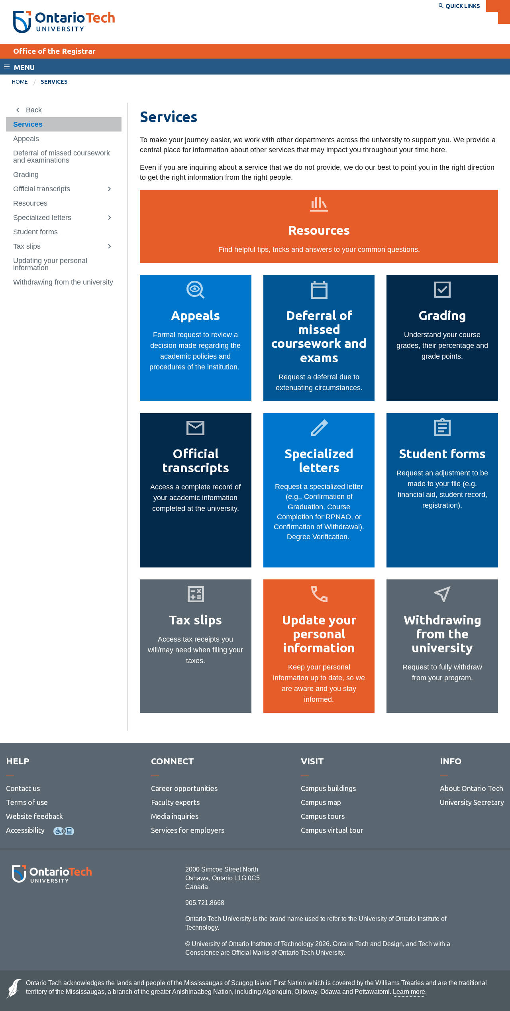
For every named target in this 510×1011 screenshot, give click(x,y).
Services (28, 124)
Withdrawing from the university (63, 282)
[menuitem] (26, 82)
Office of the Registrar (54, 51)
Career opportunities (184, 788)
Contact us (23, 788)
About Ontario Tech (471, 788)
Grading (26, 175)
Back (34, 110)
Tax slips (27, 246)
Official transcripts (41, 189)
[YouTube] (87, 904)
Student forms (35, 232)
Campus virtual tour (332, 830)
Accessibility (25, 830)
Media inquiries (174, 816)
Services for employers (187, 830)
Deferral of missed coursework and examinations (61, 156)
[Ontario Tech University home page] (64, 22)
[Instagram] (51, 904)
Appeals (26, 139)
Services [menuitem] (54, 82)
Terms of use (27, 802)
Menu (24, 67)
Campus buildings (328, 788)
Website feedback (34, 816)
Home (20, 82)
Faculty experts (175, 802)
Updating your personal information (50, 264)
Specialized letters (42, 218)
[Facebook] (16, 904)
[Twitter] (34, 904)
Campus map (321, 802)
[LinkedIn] (69, 904)
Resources (30, 203)
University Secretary (472, 802)
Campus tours (323, 816)
